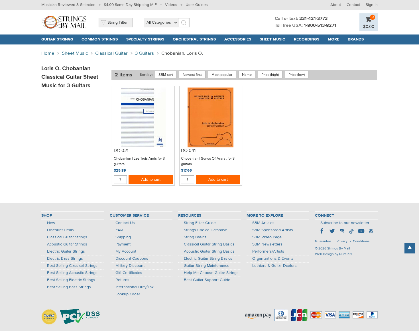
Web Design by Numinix (333, 254)
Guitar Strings (57, 39)
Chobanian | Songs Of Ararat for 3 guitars (208, 161)
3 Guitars (144, 53)
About (335, 5)
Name (247, 75)
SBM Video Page (267, 237)
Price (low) (296, 75)
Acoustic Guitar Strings (67, 244)
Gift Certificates (128, 273)
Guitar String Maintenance (206, 266)
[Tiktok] (351, 232)
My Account (125, 251)
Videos (171, 5)
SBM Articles (263, 223)
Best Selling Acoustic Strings (72, 273)
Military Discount (130, 266)
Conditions (361, 241)
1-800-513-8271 (320, 25)
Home (47, 53)
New (51, 223)
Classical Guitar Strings (67, 237)
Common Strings (100, 39)
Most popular (221, 75)
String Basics (195, 237)
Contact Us (125, 223)
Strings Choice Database (205, 230)
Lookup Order (127, 294)
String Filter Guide (200, 223)
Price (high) (270, 75)
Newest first (192, 75)
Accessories (237, 39)
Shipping (123, 237)
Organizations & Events (273, 259)
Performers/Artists (268, 251)
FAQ (119, 230)
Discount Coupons (131, 259)
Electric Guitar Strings (66, 251)
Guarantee (323, 241)
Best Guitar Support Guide (207, 280)
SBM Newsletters (267, 244)
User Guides (197, 5)
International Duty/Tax (134, 287)
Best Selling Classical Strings (72, 266)
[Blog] (371, 232)
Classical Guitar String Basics (209, 244)
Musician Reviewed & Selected (68, 5)
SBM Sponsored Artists (272, 230)
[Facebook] (322, 232)
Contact (353, 5)
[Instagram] (341, 232)
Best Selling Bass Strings (69, 287)
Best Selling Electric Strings (71, 280)
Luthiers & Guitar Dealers (274, 266)
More (333, 39)
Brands (356, 39)
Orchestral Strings (194, 39)
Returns (122, 280)
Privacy (342, 241)
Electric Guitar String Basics (208, 259)
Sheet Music (272, 39)
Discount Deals (60, 230)
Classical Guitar (111, 53)
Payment (123, 244)
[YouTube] (361, 232)
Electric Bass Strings (65, 259)
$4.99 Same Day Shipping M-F (130, 5)
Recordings (306, 39)
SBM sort (165, 75)
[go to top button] (409, 248)
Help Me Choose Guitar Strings (211, 273)
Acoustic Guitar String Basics (209, 251)
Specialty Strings (145, 39)
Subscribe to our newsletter (344, 223)
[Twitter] (332, 232)
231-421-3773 (313, 19)
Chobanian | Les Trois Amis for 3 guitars (139, 161)
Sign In (372, 5)
